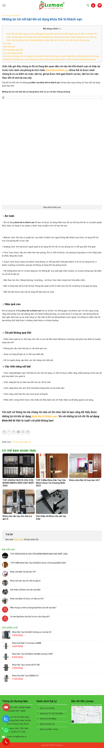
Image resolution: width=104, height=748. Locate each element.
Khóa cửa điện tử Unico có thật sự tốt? (27, 599)
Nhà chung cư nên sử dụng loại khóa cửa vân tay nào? (33, 608)
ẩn (60, 29)
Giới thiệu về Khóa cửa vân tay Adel (25, 590)
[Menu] (4, 5)
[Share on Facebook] (9, 432)
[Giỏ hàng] (100, 5)
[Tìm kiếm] (88, 5)
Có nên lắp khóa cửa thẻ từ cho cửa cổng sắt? (30, 616)
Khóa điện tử (15, 16)
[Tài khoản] (93, 5)
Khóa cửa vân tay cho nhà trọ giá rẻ (25, 581)
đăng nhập (19, 539)
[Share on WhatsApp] (4, 432)
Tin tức (5, 16)
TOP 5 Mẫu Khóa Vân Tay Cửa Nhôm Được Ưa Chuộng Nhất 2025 (38, 563)
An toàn (7, 43)
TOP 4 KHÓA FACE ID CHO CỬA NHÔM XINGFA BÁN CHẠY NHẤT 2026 (39, 554)
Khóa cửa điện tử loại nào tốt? (23, 572)
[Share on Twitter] (14, 432)
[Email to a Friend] (18, 432)
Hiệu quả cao (9, 46)
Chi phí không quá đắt (13, 50)
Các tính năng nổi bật (13, 53)
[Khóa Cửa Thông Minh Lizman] (52, 5)
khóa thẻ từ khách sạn (57, 70)
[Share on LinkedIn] (28, 432)
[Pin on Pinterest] (23, 432)
